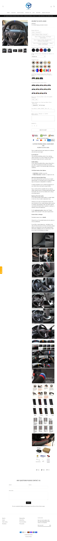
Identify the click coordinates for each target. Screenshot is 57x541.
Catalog (13, 12)
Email (30, 484)
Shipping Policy (22, 518)
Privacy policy (21, 523)
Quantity (34, 123)
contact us (39, 228)
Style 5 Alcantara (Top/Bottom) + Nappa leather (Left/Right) (43, 44)
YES (33, 99)
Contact (3, 520)
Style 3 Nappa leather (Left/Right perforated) (43, 37)
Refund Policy (21, 520)
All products (4, 523)
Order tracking (4, 521)
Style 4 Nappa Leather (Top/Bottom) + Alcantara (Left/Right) (43, 41)
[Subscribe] (50, 525)
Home (8, 12)
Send (28, 502)
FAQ (33, 12)
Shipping (38, 12)
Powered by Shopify (28, 536)
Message (11, 490)
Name (10, 484)
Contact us (28, 12)
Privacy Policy (32, 506)
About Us (3, 518)
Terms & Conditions (22, 521)
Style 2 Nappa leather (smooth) (39, 34)
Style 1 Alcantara (36, 32)
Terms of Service (39, 506)
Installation (20, 12)
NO (36, 99)
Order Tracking (46, 12)
